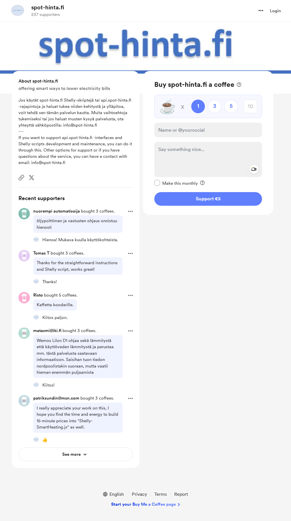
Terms (160, 494)
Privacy (139, 494)
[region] (208, 143)
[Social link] (21, 177)
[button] (260, 10)
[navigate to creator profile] (17, 10)
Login (275, 10)
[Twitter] (31, 177)
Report (181, 494)
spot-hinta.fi (47, 7)
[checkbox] (176, 183)
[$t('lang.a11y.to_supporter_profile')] (36, 239)
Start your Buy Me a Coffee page (143, 504)
